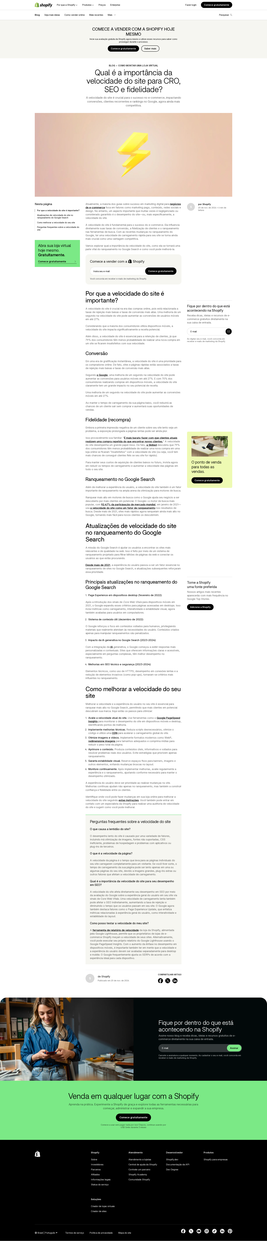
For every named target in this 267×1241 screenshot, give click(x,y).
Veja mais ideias (52, 14)
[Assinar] (229, 331)
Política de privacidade (101, 1232)
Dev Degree (172, 1169)
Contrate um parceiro (139, 1169)
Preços (102, 4)
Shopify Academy (137, 1174)
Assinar (234, 1048)
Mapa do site (124, 1232)
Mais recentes (96, 14)
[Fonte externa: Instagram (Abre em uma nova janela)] (206, 1231)
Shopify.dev (172, 1159)
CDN (114, 733)
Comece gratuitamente (216, 4)
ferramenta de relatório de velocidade (115, 930)
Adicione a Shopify (200, 607)
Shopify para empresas (216, 1159)
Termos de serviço (74, 1232)
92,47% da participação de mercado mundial (128, 504)
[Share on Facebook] (160, 980)
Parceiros (96, 1169)
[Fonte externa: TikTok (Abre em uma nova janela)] (214, 1231)
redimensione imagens (101, 741)
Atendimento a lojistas (139, 1159)
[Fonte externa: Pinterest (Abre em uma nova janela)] (230, 1231)
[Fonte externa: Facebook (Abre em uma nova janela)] (183, 1231)
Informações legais (101, 1179)
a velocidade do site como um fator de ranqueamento (122, 507)
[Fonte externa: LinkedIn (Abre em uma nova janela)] (222, 1231)
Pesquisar (224, 14)
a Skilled (151, 444)
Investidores (97, 1164)
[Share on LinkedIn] (174, 980)
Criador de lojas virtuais (103, 1206)
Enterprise (115, 4)
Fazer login (190, 4)
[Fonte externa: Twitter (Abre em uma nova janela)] (191, 1231)
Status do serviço (100, 1184)
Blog (37, 14)
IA (111, 646)
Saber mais (150, 48)
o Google (102, 375)
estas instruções (129, 800)
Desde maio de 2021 (98, 565)
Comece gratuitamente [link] (160, 271)
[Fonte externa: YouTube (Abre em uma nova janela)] (199, 1231)
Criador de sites (99, 1211)
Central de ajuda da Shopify (142, 1164)
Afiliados (95, 1174)
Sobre (94, 1159)
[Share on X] (167, 980)
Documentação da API (177, 1164)
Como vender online (74, 14)
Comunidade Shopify (139, 1179)
